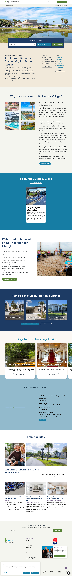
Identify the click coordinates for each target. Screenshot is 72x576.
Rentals (41, 40)
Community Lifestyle (27, 2)
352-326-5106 (64, 5)
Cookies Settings (5, 572)
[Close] (38, 563)
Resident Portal (52, 2)
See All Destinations (9, 5)
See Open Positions (59, 555)
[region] (20, 568)
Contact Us (42, 419)
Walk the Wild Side (20, 374)
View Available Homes (44, 44)
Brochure (59, 59)
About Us (28, 543)
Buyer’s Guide (46, 323)
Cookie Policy (23, 569)
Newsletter (60, 67)
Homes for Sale (36, 2)
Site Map (59, 57)
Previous (5, 362)
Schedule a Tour (62, 2)
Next (66, 362)
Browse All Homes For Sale (30, 323)
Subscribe (57, 530)
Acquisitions (28, 547)
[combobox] (22, 44)
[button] (68, 573)
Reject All (26, 572)
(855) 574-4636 (29, 555)
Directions (57, 5)
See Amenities (45, 163)
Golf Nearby (42, 2)
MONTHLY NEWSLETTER (36, 182)
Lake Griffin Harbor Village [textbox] (16, 44)
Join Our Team (29, 545)
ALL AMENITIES (47, 66)
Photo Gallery (60, 65)
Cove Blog (28, 540)
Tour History (52, 374)
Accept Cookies (35, 572)
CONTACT (60, 70)
